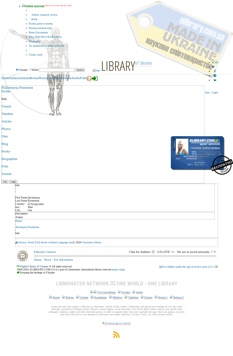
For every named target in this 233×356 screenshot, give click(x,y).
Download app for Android (117, 323)
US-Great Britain (106, 292)
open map (118, 269)
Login (215, 92)
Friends (6, 106)
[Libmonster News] (213, 66)
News (47, 259)
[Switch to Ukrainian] (213, 62)
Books (6, 151)
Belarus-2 (178, 297)
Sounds (6, 174)
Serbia (139, 292)
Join (207, 92)
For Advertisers (63, 259)
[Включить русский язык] (216, 62)
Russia (56, 297)
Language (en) (65, 242)
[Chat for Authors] (215, 75)
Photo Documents (38, 32)
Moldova (117, 297)
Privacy (23, 242)
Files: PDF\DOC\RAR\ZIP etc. (45, 36)
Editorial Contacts (45, 252)
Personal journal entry (40, 28)
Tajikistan (133, 297)
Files (5, 136)
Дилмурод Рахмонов (18, 87)
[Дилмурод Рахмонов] (3, 87)
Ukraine (84, 297)
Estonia (148, 297)
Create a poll (35, 54)
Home (18, 220)
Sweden (125, 292)
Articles (6, 121)
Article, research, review (44, 14)
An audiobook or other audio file (46, 45)
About (37, 259)
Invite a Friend (49, 242)
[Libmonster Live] (214, 80)
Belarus (70, 297)
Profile (6, 91)
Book (34, 19)
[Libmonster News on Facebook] (215, 71)
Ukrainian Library (91, 242)
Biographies (9, 159)
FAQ (37, 242)
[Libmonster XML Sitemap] (116, 336)
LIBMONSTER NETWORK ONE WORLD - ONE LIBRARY (116, 283)
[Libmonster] (23, 261)
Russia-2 (163, 297)
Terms (30, 242)
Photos (6, 129)
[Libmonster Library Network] (216, 266)
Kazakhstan (100, 297)
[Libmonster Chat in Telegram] (154, 252)
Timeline (7, 114)
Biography (34, 41)
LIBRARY (118, 66)
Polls (5, 166)
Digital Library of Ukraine (34, 266)
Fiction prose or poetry (41, 23)
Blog (5, 144)
